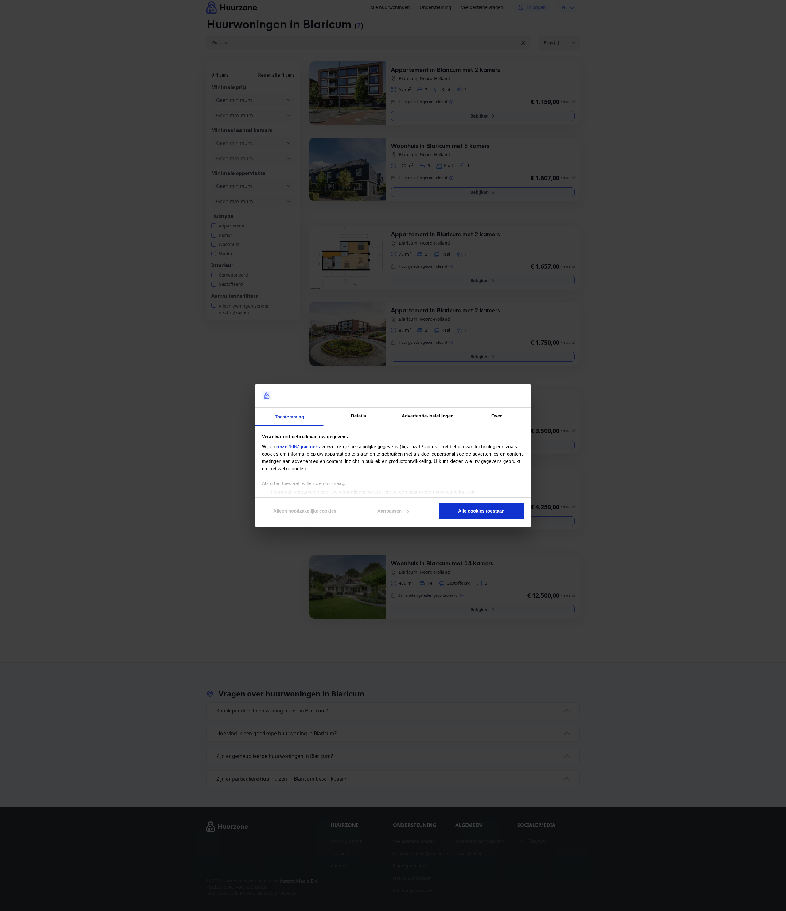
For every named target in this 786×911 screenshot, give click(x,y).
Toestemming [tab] (289, 416)
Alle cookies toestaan (481, 511)
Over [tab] (496, 415)
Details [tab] (358, 415)
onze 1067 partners (298, 446)
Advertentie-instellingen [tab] (427, 415)
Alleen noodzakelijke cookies (304, 511)
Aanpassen (389, 511)
